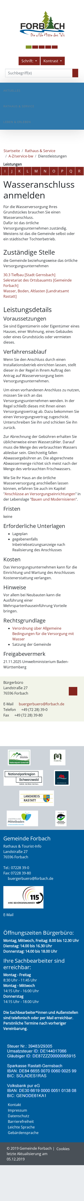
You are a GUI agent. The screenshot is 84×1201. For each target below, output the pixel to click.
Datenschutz (18, 1115)
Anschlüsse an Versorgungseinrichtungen (40, 493)
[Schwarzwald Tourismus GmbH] (62, 777)
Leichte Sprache (21, 1127)
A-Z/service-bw (21, 156)
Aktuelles (11, 90)
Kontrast (51, 60)
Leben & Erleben (17, 122)
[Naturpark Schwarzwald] (61, 818)
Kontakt (14, 1104)
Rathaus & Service (18, 106)
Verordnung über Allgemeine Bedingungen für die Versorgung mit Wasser (43, 633)
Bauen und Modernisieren (53, 499)
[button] (35, 47)
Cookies (63, 1148)
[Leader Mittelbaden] (22, 818)
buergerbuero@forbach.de (41, 704)
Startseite (12, 150)
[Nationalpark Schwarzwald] (19, 757)
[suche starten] (75, 73)
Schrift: (28, 60)
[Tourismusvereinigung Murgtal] (57, 757)
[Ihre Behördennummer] (23, 896)
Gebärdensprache (23, 1132)
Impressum (17, 1110)
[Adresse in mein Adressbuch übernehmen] (73, 690)
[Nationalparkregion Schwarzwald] (23, 777)
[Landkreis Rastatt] (36, 797)
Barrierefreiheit (21, 1121)
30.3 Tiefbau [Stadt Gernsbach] (29, 274)
